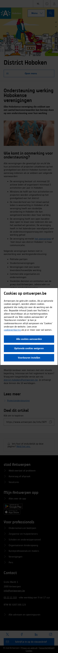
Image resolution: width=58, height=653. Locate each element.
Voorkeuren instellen (29, 357)
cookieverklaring (12, 330)
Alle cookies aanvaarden (29, 339)
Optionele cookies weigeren (29, 348)
